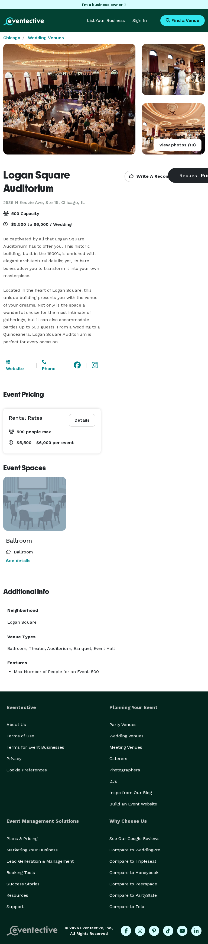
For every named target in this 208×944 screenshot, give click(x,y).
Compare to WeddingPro (134, 849)
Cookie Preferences (26, 769)
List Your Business (106, 20)
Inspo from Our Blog (130, 792)
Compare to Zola (126, 906)
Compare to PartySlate (133, 895)
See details (18, 560)
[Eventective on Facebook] (126, 931)
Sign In (139, 20)
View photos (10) (177, 144)
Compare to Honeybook (133, 872)
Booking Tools (20, 872)
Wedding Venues (46, 37)
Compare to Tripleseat (132, 861)
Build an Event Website (133, 804)
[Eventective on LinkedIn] (196, 931)
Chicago (11, 37)
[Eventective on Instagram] (140, 931)
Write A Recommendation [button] (164, 176)
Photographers (124, 769)
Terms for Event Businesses (35, 747)
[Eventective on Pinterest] (154, 931)
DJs (113, 781)
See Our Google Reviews (134, 838)
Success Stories (23, 883)
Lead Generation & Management (40, 861)
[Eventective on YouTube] (182, 931)
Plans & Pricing (22, 838)
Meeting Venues (125, 747)
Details (82, 420)
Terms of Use (20, 735)
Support (15, 906)
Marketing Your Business (32, 849)
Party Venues (122, 724)
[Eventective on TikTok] (168, 931)
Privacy (13, 758)
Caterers (118, 758)
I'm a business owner (102, 4)
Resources (17, 895)
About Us (16, 724)
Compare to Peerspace (133, 883)
